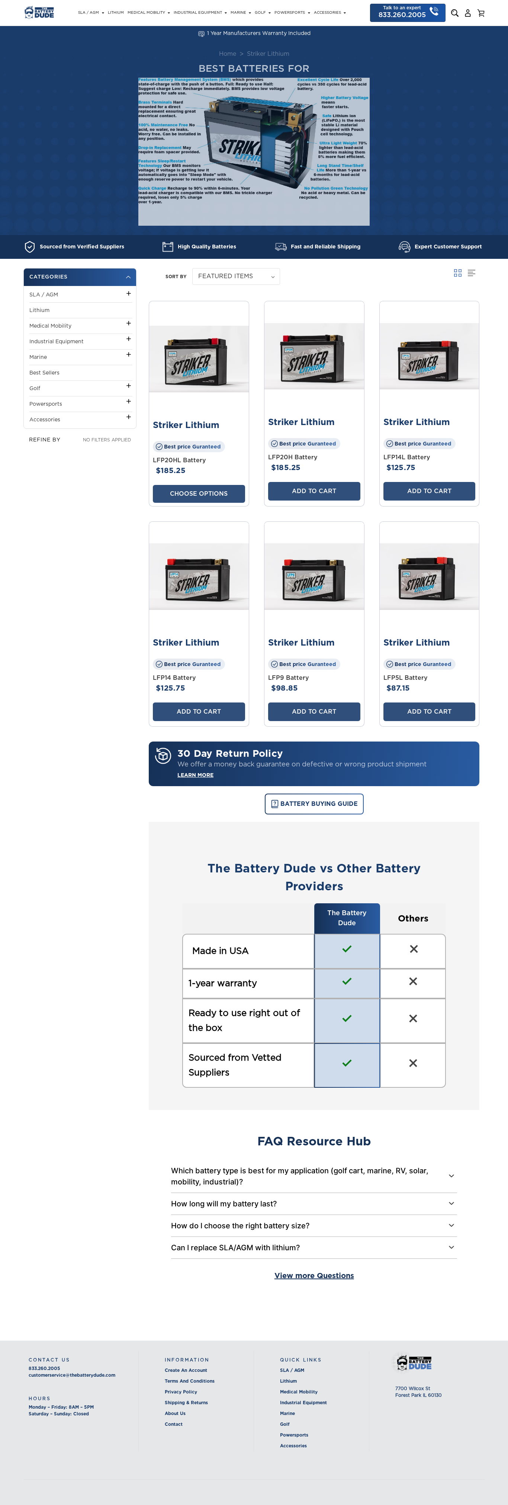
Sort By (176, 276)
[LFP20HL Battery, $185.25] (199, 359)
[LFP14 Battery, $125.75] (199, 577)
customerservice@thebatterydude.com (72, 1375)
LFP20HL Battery (179, 460)
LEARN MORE (195, 775)
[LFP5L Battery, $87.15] (429, 577)
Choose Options (199, 494)
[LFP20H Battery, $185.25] (314, 356)
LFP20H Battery (293, 457)
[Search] (455, 13)
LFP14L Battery (406, 457)
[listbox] (236, 276)
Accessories (327, 13)
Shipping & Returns (186, 1402)
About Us (175, 1413)
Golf (260, 13)
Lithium (116, 13)
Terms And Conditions (190, 1381)
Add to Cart (314, 491)
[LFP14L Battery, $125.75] (429, 356)
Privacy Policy (181, 1392)
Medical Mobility (146, 13)
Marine (238, 13)
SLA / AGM (88, 13)
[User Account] (468, 13)
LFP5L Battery (405, 678)
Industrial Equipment (198, 13)
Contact (174, 1424)
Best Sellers (44, 373)
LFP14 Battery (174, 678)
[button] (80, 277)
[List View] (471, 273)
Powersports (289, 13)
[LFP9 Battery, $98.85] (314, 577)
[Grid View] (458, 273)
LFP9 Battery (288, 678)
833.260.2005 (44, 1368)
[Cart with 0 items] (481, 13)
